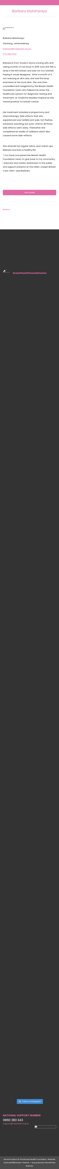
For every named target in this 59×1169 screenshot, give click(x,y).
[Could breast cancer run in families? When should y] (36, 434)
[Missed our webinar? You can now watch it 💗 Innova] (23, 980)
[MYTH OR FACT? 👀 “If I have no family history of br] (50, 753)
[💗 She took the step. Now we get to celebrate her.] (9, 429)
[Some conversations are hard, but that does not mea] (23, 737)
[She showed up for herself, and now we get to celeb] (36, 740)
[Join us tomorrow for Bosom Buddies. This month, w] (9, 1007)
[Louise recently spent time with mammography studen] (50, 989)
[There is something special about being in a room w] (9, 695)
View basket (29, 192)
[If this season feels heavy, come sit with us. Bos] (36, 974)
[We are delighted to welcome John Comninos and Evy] (50, 423)
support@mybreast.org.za (16, 1123)
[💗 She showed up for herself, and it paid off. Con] (23, 420)
